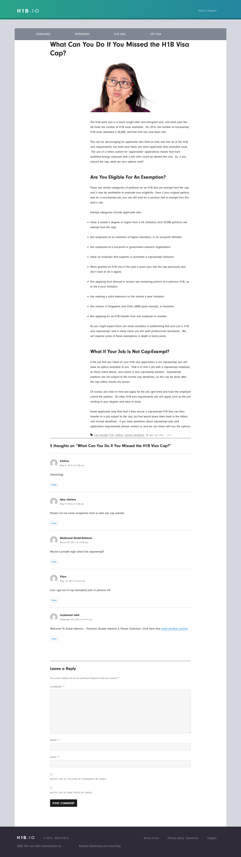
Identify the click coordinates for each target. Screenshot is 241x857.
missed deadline (134, 435)
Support (211, 838)
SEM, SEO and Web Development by (39, 846)
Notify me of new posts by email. (71, 792)
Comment (57, 686)
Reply (54, 484)
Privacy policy (176, 838)
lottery (119, 435)
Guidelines (43, 34)
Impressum (192, 838)
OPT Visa (155, 34)
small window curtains (174, 628)
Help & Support (207, 10)
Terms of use (151, 838)
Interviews (82, 34)
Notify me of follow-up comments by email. (78, 779)
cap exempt (101, 435)
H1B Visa (119, 34)
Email (54, 757)
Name (54, 740)
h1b (111, 435)
